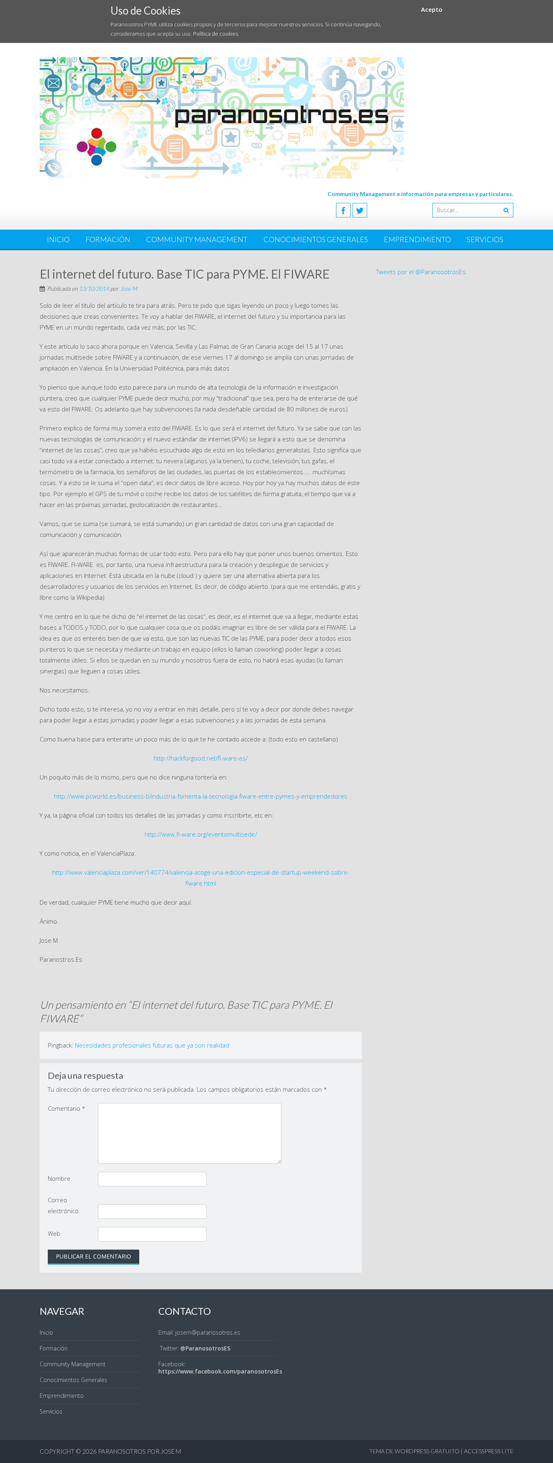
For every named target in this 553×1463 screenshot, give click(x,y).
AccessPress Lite (488, 1451)
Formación (107, 239)
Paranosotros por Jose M (139, 1451)
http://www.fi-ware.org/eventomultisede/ (201, 834)
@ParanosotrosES (205, 1348)
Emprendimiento (417, 239)
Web (54, 1233)
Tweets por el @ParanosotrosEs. (421, 272)
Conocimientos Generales (316, 239)
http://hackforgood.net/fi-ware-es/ (200, 758)
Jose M (128, 288)
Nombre (59, 1178)
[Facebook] (343, 210)
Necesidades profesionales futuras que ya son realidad (152, 1045)
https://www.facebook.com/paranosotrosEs (220, 1371)
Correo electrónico (63, 1205)
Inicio (58, 239)
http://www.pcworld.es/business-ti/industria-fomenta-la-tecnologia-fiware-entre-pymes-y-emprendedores (200, 796)
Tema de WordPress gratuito (414, 1451)
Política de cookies (215, 33)
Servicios (485, 239)
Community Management (197, 239)
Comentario (66, 1108)
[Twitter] (360, 210)
